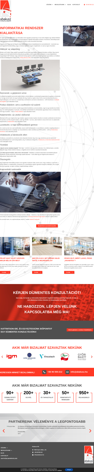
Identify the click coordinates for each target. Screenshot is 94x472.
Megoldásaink (59, 4)
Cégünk (49, 4)
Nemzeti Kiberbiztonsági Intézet (36, 216)
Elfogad (69, 469)
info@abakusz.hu (79, 372)
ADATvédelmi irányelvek (9, 458)
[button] (2, 356)
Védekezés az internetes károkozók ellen (49, 139)
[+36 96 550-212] (44, 372)
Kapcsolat (76, 4)
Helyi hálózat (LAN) (25, 57)
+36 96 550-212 (55, 372)
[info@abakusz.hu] (67, 372)
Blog (69, 4)
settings (60, 470)
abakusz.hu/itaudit (34, 219)
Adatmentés (11, 121)
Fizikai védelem (19, 111)
